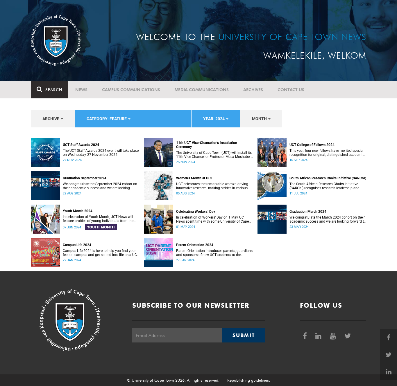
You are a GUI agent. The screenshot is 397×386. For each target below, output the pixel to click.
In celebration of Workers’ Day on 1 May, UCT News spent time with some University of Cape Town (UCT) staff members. (212, 219)
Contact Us (291, 89)
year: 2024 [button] (214, 118)
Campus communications (131, 89)
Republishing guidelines (248, 380)
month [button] (260, 118)
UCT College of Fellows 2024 (312, 145)
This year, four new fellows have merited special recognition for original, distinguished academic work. (326, 153)
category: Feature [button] (107, 118)
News (81, 89)
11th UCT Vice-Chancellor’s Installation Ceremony (206, 145)
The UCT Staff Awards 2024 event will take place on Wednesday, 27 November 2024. (101, 153)
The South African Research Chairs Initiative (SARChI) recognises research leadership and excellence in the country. (324, 186)
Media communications (202, 89)
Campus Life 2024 (77, 245)
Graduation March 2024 (307, 212)
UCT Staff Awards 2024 (81, 145)
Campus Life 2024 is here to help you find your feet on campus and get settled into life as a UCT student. (101, 253)
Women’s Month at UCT (194, 178)
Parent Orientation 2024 (194, 245)
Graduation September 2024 (84, 178)
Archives (253, 89)
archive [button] (51, 118)
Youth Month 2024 (77, 211)
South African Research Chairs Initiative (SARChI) (327, 178)
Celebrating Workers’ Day (195, 212)
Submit (244, 335)
